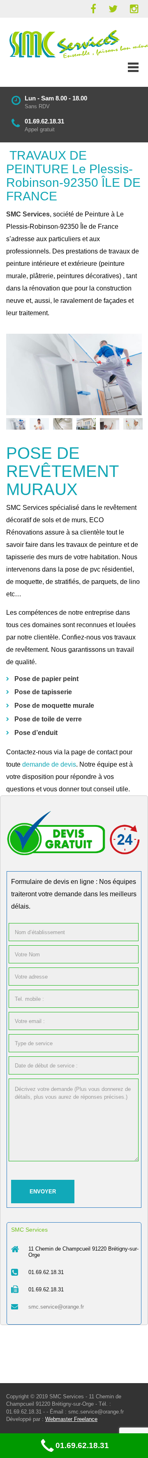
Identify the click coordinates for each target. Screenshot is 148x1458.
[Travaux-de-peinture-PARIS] (74, 374)
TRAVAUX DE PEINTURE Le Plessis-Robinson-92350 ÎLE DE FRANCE (73, 176)
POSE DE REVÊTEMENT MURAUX (62, 471)
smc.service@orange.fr (56, 1307)
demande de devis (49, 764)
